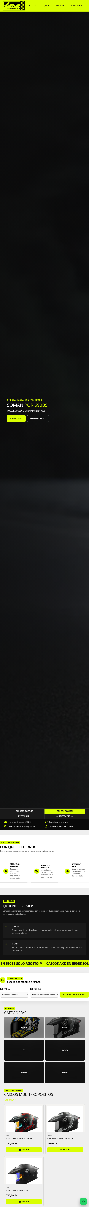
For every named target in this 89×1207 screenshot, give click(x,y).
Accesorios (77, 5)
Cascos (33, 5)
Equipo (47, 5)
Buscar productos (76, 995)
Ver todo (10, 1100)
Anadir (25, 1149)
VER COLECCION (17, 422)
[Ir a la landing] (14, 6)
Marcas (60, 5)
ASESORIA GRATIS (39, 422)
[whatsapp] (83, 1201)
